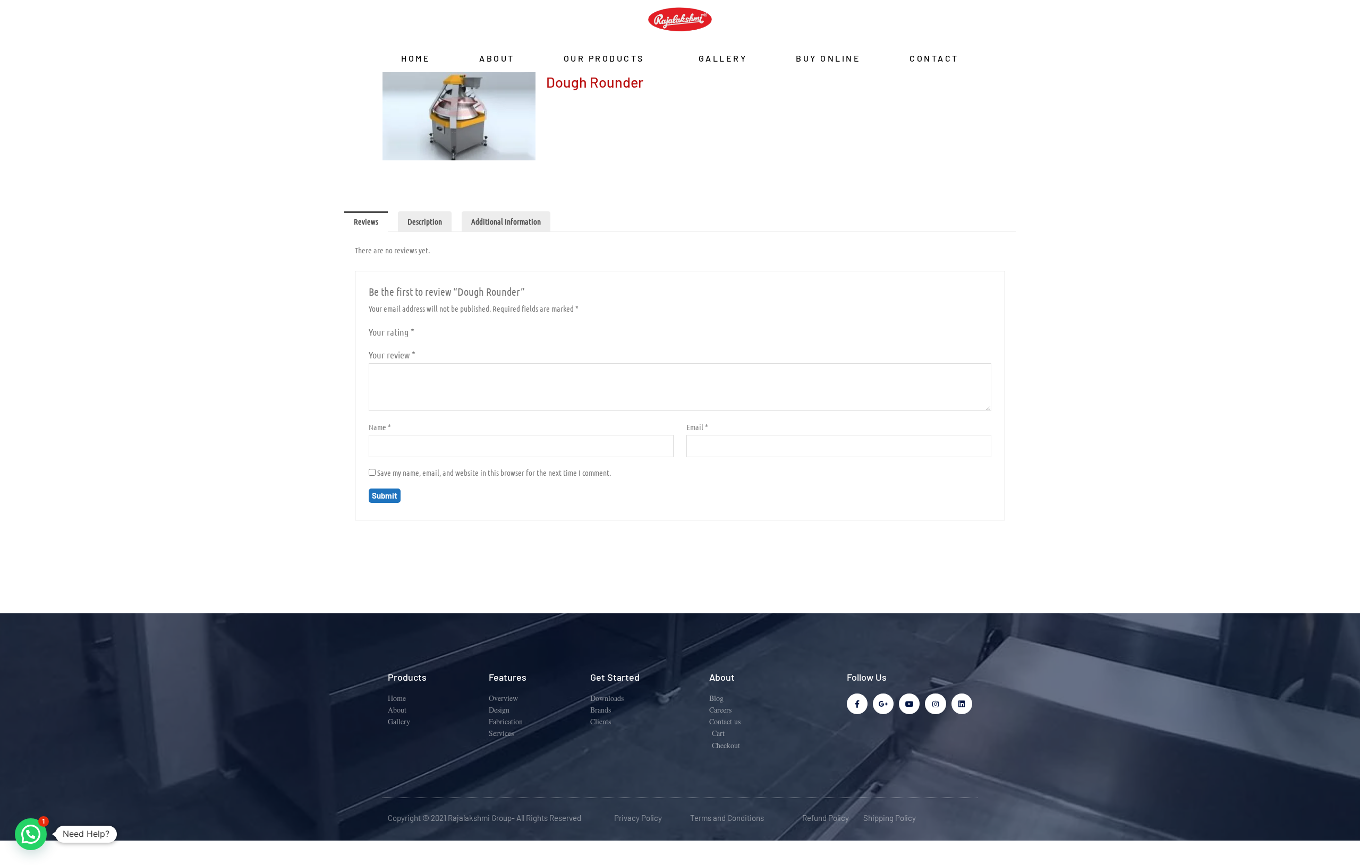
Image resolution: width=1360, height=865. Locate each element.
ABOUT (497, 58)
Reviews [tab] (366, 221)
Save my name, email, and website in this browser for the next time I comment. (494, 472)
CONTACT (934, 58)
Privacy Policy (638, 818)
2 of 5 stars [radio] (435, 333)
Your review (392, 355)
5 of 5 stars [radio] (468, 333)
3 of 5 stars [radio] (446, 333)
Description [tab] (424, 221)
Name (380, 427)
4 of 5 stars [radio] (457, 333)
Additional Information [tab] (506, 221)
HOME (415, 58)
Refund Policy (825, 818)
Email (697, 427)
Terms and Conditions (727, 818)
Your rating (391, 332)
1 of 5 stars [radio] (424, 333)
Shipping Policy (889, 818)
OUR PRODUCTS (604, 58)
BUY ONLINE (828, 58)
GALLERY (723, 58)
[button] (31, 834)
